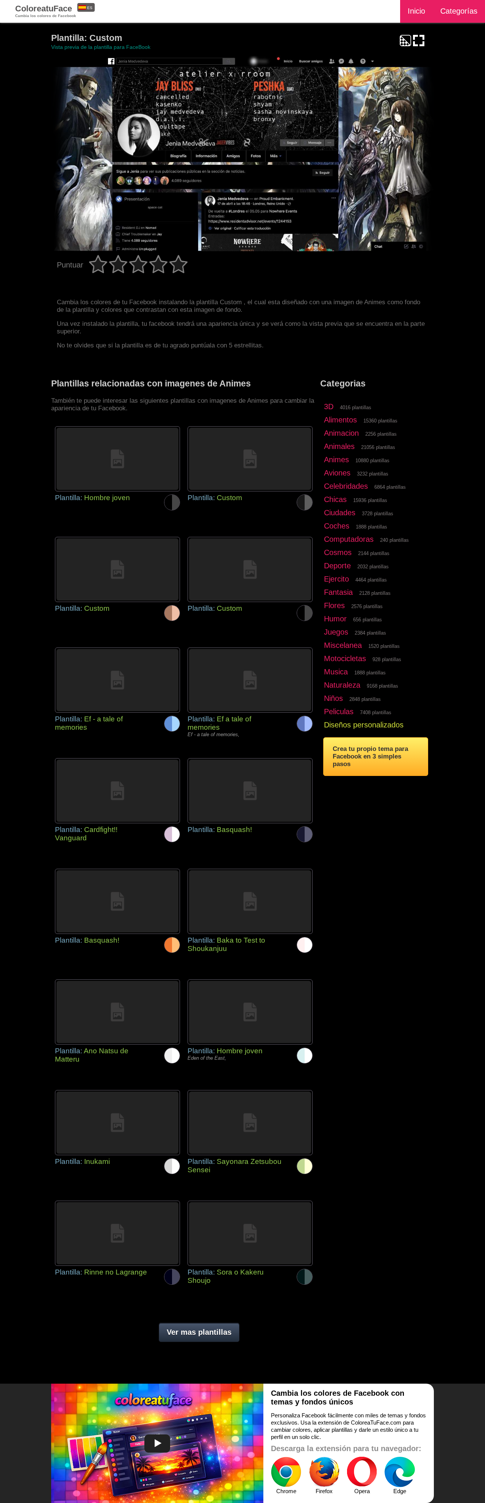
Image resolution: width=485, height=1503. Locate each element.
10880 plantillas (372, 460)
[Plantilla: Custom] (250, 458)
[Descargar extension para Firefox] (324, 1472)
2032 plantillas (373, 566)
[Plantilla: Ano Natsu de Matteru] (117, 1012)
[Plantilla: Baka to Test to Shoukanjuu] (250, 901)
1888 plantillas (371, 527)
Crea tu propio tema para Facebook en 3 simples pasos (370, 756)
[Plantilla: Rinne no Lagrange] (117, 1233)
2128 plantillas (375, 593)
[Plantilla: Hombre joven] (117, 458)
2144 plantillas (374, 553)
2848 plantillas (365, 699)
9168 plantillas (382, 686)
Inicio (416, 11)
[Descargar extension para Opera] (362, 1472)
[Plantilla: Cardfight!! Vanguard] (117, 790)
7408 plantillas (375, 712)
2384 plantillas (370, 633)
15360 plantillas (380, 421)
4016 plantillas (355, 407)
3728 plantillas (377, 513)
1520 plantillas (384, 646)
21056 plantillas (378, 447)
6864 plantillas (390, 487)
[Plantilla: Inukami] (117, 1122)
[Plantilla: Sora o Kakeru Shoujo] (250, 1233)
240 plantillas (394, 540)
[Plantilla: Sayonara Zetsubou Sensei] (250, 1122)
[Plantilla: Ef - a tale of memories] (117, 680)
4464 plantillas (371, 580)
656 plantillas (367, 619)
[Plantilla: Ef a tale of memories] (250, 680)
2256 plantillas (381, 434)
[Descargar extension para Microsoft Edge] (400, 1472)
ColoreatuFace (45, 11)
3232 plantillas (372, 474)
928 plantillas (386, 659)
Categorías (458, 11)
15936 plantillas (370, 500)
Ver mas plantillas (199, 1332)
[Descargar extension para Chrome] (286, 1472)
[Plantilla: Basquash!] (250, 790)
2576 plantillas (367, 606)
